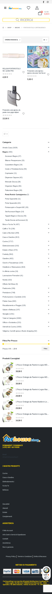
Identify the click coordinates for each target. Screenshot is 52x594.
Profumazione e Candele (12, 297)
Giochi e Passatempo (11, 263)
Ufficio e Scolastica (10, 322)
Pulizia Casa (7, 301)
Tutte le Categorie (9, 318)
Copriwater (9, 173)
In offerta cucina (9, 271)
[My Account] (37, 8)
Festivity (6, 254)
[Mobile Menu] (5, 8)
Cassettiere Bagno (12, 165)
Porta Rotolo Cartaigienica (15, 194)
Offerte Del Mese (9, 284)
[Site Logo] (15, 7)
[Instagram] (47, 2)
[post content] (14, 56)
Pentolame (7, 293)
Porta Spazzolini (11, 203)
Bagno (5, 152)
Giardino (6, 258)
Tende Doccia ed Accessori (15, 220)
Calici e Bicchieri (9, 233)
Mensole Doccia (11, 182)
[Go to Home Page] (3, 27)
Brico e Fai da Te (9, 224)
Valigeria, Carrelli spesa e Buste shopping (18, 331)
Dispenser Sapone (12, 177)
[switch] (46, 577)
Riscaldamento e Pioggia (12, 305)
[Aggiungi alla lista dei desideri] (23, 72)
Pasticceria (7, 288)
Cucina (5, 241)
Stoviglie (6, 314)
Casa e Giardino (9, 237)
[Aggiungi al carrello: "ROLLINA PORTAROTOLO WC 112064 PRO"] (20, 50)
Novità (5, 280)
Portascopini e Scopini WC (15, 207)
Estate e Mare (8, 250)
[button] (26, 20)
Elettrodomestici (8, 246)
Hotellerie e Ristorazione (12, 267)
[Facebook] (43, 2)
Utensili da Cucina (9, 327)
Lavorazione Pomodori (11, 275)
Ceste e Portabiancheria (14, 169)
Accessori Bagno (11, 156)
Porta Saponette (11, 199)
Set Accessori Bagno (12, 212)
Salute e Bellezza (9, 310)
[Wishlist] (28, 8)
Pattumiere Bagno (12, 190)
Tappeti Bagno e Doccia (14, 216)
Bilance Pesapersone (13, 160)
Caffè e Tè (6, 229)
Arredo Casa (7, 148)
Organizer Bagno (11, 186)
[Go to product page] (8, 368)
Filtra (45, 348)
